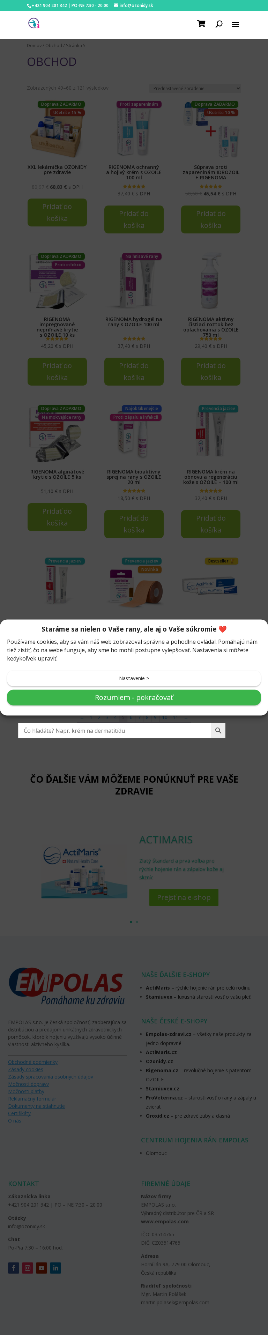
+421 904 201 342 (49, 5)
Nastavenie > (134, 678)
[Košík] (202, 24)
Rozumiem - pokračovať (134, 697)
